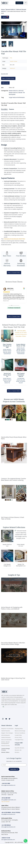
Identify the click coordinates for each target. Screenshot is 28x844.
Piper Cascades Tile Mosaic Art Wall (7, 346)
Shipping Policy (19, 728)
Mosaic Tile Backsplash (20, 565)
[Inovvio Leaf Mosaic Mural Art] (7, 365)
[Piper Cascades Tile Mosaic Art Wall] (7, 336)
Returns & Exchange (20, 731)
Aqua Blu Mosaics (19, 748)
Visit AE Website (5, 801)
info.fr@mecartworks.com (8, 839)
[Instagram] (2, 718)
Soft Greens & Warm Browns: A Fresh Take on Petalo (12, 518)
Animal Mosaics (5, 735)
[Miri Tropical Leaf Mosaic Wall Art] (21, 365)
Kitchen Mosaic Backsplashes (5, 742)
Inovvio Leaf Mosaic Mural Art (7, 375)
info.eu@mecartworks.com (8, 827)
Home (3, 9)
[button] (24, 24)
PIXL (11, 58)
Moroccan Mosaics (6, 739)
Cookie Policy (18, 735)
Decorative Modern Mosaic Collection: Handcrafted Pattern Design (13, 643)
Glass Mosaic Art (20, 545)
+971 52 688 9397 (5, 798)
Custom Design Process (5, 749)
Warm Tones (13, 61)
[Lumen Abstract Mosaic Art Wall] (21, 336)
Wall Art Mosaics (5, 731)
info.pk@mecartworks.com (8, 814)
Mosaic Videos (5, 752)
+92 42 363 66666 (6, 812)
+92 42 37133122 (16, 812)
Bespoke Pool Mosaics (7, 728)
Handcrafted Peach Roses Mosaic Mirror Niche (13, 438)
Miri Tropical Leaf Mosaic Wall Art (20, 375)
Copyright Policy (19, 739)
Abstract (12, 68)
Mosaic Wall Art (10, 9)
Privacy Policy (18, 737)
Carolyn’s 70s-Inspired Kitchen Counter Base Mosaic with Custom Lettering (13, 479)
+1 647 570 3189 (6, 783)
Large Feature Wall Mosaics (17, 97)
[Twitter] (9, 718)
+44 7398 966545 (6, 825)
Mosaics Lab (18, 750)
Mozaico (17, 752)
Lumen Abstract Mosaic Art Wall (20, 345)
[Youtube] (6, 718)
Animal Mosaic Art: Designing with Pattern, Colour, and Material (11, 608)
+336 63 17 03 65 (5, 838)
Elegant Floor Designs (7, 733)
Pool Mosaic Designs (7, 565)
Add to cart (5, 83)
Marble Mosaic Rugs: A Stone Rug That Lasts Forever (13, 679)
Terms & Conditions (20, 733)
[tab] (4, 109)
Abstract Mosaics (6, 737)
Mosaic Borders (5, 745)
